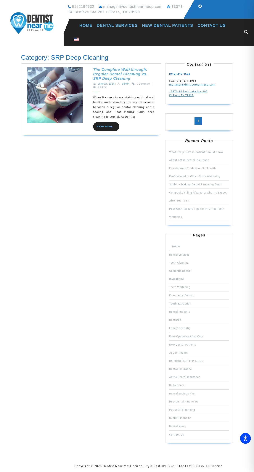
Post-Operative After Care (186, 336)
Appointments (178, 352)
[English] (76, 39)
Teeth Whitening (179, 287)
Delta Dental (177, 385)
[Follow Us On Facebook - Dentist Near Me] (201, 6)
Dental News (177, 426)
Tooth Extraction (180, 303)
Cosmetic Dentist (180, 270)
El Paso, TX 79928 (181, 95)
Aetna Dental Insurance (184, 377)
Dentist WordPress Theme (52, 466)
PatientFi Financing (182, 409)
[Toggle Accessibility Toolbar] (245, 438)
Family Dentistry (180, 328)
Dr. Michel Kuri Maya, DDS (186, 360)
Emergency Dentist (181, 295)
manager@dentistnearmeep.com (133, 6)
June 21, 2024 (106, 84)
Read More (108, 128)
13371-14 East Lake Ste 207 (188, 91)
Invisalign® (176, 278)
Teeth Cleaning (179, 262)
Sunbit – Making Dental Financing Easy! (195, 184)
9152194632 (83, 6)
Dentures (175, 319)
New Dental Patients (167, 25)
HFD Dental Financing (183, 401)
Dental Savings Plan (182, 393)
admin (125, 84)
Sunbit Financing (180, 417)
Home (83, 25)
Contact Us (211, 25)
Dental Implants (179, 311)
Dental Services (117, 25)
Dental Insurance (180, 369)
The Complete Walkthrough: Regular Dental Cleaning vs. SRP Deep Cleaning (120, 73)
